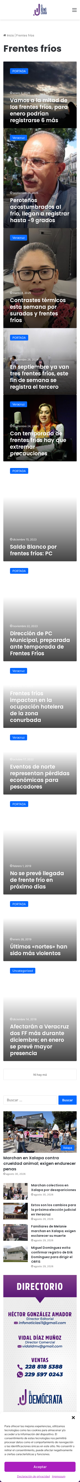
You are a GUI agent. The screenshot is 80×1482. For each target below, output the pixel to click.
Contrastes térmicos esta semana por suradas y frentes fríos (38, 310)
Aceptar (40, 1467)
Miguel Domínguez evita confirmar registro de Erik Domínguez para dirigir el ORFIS (52, 1254)
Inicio (10, 35)
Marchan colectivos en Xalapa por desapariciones (53, 1187)
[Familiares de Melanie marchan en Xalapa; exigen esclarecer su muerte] (15, 1232)
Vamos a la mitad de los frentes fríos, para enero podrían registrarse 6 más (39, 110)
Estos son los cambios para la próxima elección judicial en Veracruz (53, 1210)
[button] (73, 1417)
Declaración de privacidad (33, 1476)
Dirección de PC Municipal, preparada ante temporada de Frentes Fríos (40, 643)
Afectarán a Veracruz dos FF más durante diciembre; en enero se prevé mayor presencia (39, 1040)
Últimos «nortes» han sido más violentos (38, 950)
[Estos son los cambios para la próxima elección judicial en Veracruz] (15, 1211)
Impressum (58, 1476)
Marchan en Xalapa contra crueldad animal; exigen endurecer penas (39, 1163)
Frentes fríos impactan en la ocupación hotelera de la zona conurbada (37, 707)
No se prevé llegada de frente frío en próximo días (37, 880)
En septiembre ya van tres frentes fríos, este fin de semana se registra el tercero (39, 376)
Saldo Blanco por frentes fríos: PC (33, 550)
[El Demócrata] (40, 9)
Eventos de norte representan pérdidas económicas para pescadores (40, 776)
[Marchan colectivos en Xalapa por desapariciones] (15, 1191)
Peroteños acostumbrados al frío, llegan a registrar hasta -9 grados (39, 210)
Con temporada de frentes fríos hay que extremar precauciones (38, 443)
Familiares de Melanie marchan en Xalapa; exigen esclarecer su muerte (53, 1231)
